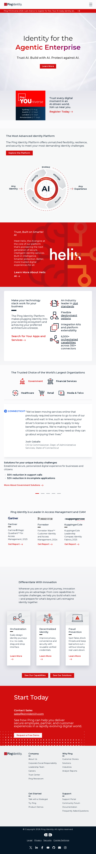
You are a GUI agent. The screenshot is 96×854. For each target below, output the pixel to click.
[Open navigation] (90, 4)
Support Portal (69, 799)
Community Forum (71, 803)
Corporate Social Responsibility (42, 763)
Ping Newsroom (36, 779)
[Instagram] (65, 847)
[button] (37, 493)
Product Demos (35, 807)
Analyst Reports (69, 771)
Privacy (38, 840)
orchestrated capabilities (69, 341)
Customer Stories (70, 759)
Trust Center (34, 775)
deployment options (69, 317)
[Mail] (59, 847)
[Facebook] (42, 847)
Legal (29, 840)
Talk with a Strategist (38, 799)
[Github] (53, 847)
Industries (67, 767)
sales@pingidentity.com (29, 713)
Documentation (69, 807)
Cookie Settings (61, 840)
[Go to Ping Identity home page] (13, 4)
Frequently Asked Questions (75, 811)
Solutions (66, 763)
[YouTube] (48, 847)
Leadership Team (36, 767)
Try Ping (32, 803)
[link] (48, 66)
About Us (32, 759)
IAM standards (69, 305)
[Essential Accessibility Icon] (48, 834)
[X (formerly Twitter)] (30, 847)
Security (48, 840)
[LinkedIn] (36, 847)
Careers (32, 771)
